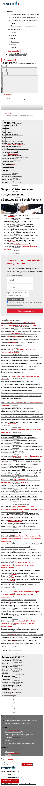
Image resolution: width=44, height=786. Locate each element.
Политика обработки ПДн (15, 305)
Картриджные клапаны (17, 346)
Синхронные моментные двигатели (17, 680)
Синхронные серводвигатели (18, 688)
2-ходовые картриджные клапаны (17, 174)
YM (14, 596)
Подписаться (27, 764)
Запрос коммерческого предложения (24, 26)
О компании (15, 42)
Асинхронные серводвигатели (18, 651)
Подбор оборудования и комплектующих (24, 17)
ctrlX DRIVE (15, 645)
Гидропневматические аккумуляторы (20, 158)
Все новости (10, 320)
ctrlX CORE (15, 588)
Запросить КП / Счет (10, 780)
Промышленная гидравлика (18, 149)
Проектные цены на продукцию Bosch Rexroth (21, 720)
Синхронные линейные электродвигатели (18, 671)
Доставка (14, 35)
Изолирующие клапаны (17, 183)
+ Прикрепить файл (15, 299)
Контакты (14, 45)
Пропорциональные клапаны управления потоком (19, 406)
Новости (13, 48)
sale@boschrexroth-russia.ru (18, 56)
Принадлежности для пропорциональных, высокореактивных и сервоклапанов (19, 379)
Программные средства (17, 747)
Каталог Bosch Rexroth (13, 123)
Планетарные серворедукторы (18, 663)
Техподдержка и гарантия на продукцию (25, 14)
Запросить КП (13, 51)
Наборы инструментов (17, 741)
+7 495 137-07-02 (18, 53)
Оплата (13, 32)
